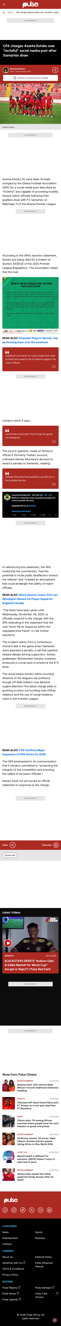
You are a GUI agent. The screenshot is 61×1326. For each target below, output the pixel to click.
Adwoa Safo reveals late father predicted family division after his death (35, 1177)
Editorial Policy (43, 1256)
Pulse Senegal (43, 1287)
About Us (7, 1256)
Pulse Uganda (10, 1299)
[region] (30, 978)
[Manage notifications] (54, 1320)
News (20, 1116)
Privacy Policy (10, 1274)
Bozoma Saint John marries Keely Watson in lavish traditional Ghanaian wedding (37, 1087)
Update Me (9, 855)
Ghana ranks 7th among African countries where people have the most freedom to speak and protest (38, 1123)
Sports (10, 12)
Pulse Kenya (9, 1293)
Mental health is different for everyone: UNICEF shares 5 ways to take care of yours (36, 1159)
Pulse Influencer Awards (44, 1264)
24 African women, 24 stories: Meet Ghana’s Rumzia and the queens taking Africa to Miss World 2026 (36, 1141)
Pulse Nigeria (9, 1287)
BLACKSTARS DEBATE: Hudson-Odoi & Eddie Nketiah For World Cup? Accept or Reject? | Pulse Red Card (29, 965)
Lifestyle (22, 1152)
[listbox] (30, 978)
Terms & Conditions (13, 1268)
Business (40, 1238)
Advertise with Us (12, 1262)
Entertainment (25, 1081)
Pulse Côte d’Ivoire (41, 1295)
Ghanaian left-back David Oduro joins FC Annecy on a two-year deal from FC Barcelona (38, 1105)
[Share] (55, 70)
